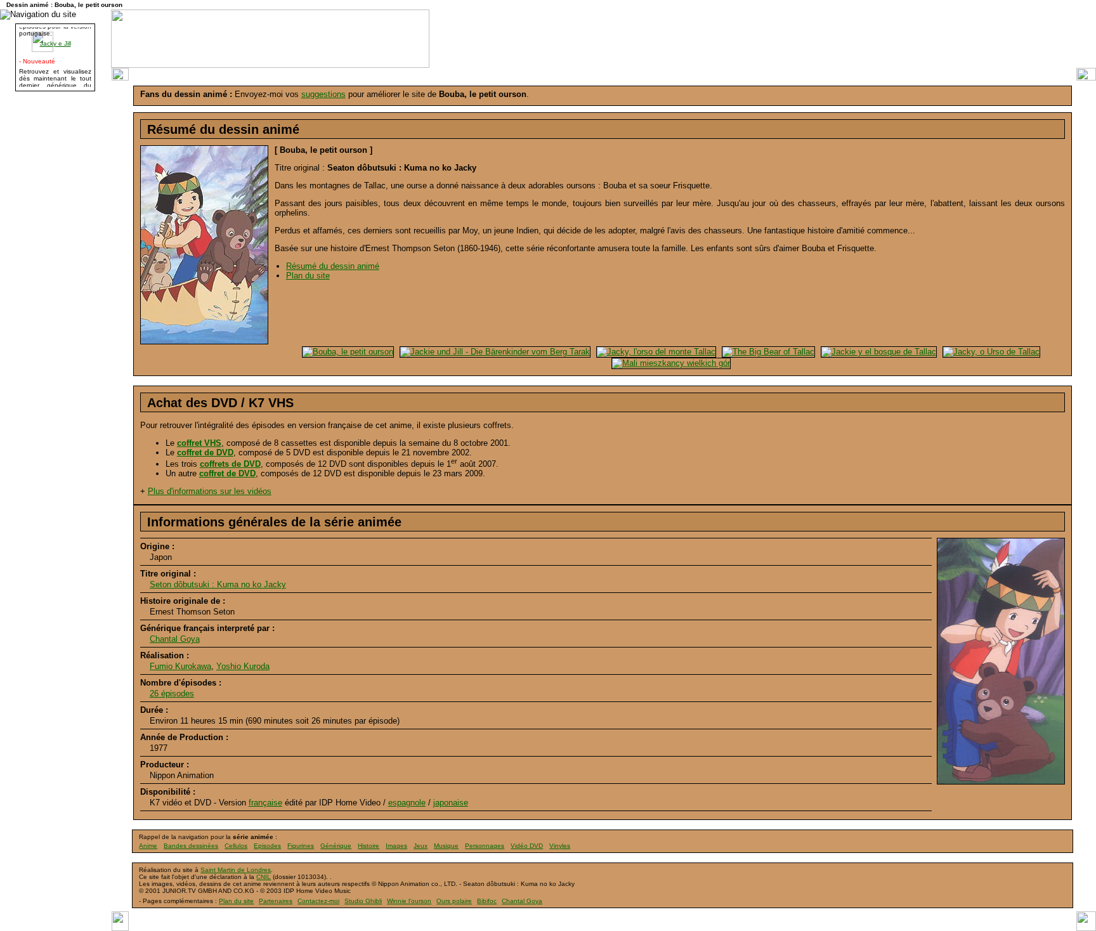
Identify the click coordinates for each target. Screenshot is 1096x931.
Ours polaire (454, 900)
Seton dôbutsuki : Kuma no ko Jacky (218, 584)
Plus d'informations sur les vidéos (209, 491)
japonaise (450, 802)
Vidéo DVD (527, 845)
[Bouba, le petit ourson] (346, 351)
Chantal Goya (175, 639)
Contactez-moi (318, 900)
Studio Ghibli (363, 900)
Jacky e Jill (55, 40)
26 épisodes (172, 693)
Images (396, 845)
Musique (446, 845)
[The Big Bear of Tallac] (767, 351)
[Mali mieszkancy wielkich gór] (669, 362)
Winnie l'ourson (409, 900)
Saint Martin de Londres (235, 869)
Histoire (368, 845)
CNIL (263, 876)
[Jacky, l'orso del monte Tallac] (654, 351)
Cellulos (236, 845)
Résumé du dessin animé (332, 266)
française (265, 802)
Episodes (267, 845)
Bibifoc (487, 900)
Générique (335, 845)
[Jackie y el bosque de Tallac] (877, 351)
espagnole (407, 802)
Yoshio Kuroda (243, 666)
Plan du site (308, 275)
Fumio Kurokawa (180, 666)
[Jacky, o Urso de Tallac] (989, 351)
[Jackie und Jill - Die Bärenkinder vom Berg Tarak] (493, 351)
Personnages (484, 845)
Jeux (420, 845)
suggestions (323, 94)
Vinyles (559, 845)
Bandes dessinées (191, 845)
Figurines (300, 845)
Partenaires (275, 900)
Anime (148, 845)
